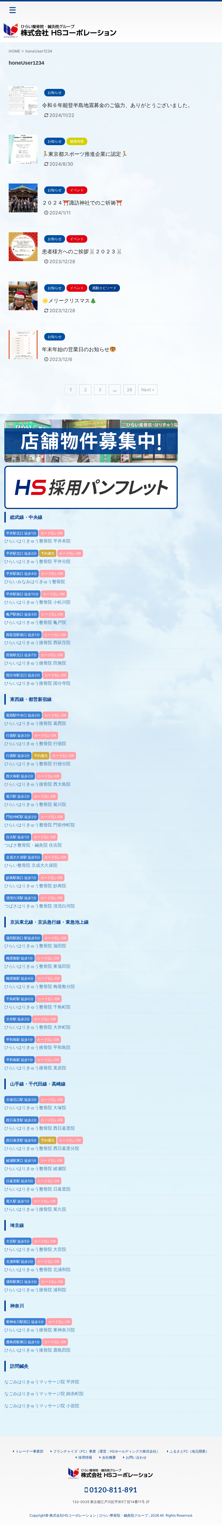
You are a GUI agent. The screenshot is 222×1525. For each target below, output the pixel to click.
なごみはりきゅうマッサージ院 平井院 (41, 1381)
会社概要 (109, 1457)
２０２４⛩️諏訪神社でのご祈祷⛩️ (82, 203)
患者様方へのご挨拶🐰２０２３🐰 (82, 251)
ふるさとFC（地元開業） (189, 1451)
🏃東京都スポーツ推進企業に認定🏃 (84, 154)
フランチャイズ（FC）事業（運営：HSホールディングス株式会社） (106, 1451)
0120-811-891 (112, 1489)
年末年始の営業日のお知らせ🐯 (79, 349)
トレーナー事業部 (29, 1451)
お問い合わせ (136, 1457)
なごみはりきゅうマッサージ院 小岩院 (41, 1405)
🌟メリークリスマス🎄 (69, 300)
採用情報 (85, 1457)
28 (129, 389)
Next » (147, 389)
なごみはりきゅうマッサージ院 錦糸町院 (44, 1393)
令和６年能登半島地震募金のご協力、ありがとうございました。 (117, 105)
